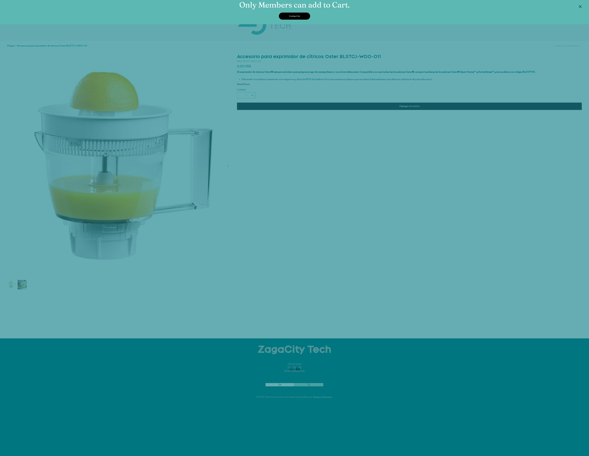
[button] (580, 6)
